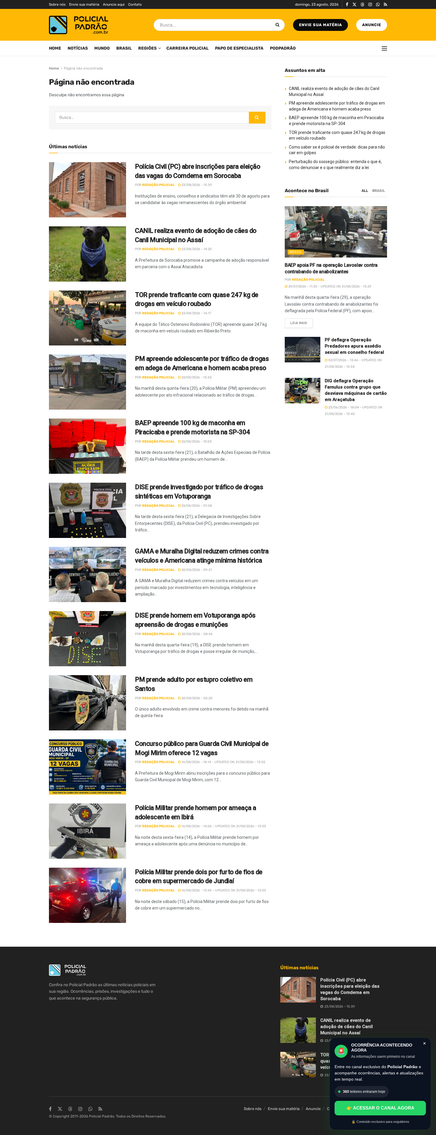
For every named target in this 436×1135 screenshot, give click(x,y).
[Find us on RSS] (385, 4)
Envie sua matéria (84, 4)
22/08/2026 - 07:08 (196, 506)
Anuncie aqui (114, 4)
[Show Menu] (384, 48)
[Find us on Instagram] (370, 4)
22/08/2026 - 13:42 (196, 377)
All (365, 191)
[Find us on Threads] (362, 4)
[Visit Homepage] (78, 25)
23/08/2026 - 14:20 (196, 249)
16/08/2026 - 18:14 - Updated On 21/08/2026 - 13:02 (223, 762)
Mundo (102, 48)
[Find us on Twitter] (354, 4)
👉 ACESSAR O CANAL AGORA (380, 1107)
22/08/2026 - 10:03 (196, 441)
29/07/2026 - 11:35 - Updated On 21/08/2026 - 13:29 (329, 286)
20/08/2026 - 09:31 (196, 570)
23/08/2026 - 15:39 (196, 185)
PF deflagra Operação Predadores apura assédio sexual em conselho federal (354, 346)
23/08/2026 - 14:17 (196, 313)
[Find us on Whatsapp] (378, 4)
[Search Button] (279, 25)
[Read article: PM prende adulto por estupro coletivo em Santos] (87, 702)
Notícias (78, 48)
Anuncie (371, 25)
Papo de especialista (239, 48)
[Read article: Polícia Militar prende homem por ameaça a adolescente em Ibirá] (87, 831)
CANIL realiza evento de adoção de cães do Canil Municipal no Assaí (346, 1026)
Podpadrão (283, 48)
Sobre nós (57, 4)
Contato (135, 4)
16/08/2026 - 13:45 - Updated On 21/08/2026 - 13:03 (223, 890)
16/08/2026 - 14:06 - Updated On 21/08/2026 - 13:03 (223, 826)
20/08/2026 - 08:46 (197, 634)
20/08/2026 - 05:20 (196, 698)
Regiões (147, 48)
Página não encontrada (83, 68)
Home (55, 48)
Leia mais (301, 321)
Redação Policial (158, 185)
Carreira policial (187, 48)
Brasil (124, 48)
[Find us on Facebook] (347, 4)
